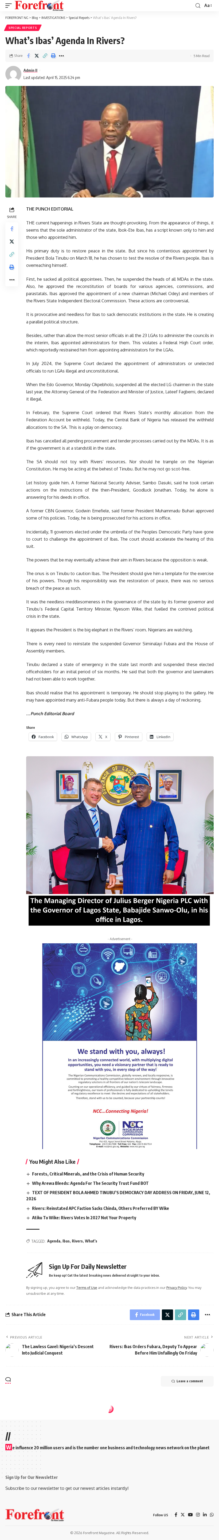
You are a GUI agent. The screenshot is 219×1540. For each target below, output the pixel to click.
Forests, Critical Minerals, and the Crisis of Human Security (88, 1174)
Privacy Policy (176, 1287)
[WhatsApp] (212, 1515)
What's (91, 1241)
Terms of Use (86, 1287)
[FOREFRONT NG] (39, 5)
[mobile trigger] (9, 5)
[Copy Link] (45, 56)
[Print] (53, 56)
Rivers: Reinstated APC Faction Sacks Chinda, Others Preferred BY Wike (100, 1208)
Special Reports (23, 27)
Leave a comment (190, 1381)
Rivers (77, 1241)
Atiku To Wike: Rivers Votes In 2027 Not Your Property (84, 1217)
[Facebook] (176, 1515)
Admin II (30, 70)
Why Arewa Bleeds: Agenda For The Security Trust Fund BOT (90, 1183)
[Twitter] (183, 1515)
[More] (61, 56)
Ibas (66, 1241)
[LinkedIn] (205, 1515)
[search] (198, 6)
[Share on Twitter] (36, 56)
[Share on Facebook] (28, 56)
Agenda (53, 1241)
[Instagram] (198, 1515)
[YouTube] (190, 1515)
